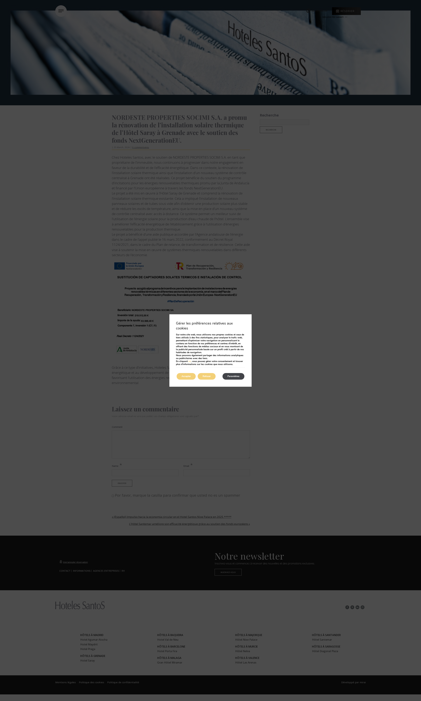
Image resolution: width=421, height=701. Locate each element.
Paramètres (233, 376)
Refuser (207, 376)
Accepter (186, 376)
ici (189, 361)
